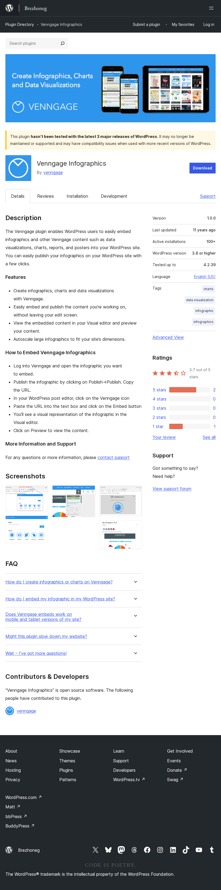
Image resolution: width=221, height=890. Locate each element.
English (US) (205, 276)
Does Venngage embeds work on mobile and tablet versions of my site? (43, 617)
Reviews (45, 196)
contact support (114, 457)
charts (208, 289)
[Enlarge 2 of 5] (40, 523)
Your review (164, 437)
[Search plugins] (62, 43)
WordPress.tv (129, 779)
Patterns (67, 779)
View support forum (172, 488)
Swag (175, 779)
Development (114, 196)
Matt (12, 806)
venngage (53, 172)
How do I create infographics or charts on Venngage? (59, 582)
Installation (77, 196)
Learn (118, 751)
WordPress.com (23, 797)
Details (18, 196)
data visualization (199, 300)
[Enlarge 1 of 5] (40, 492)
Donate (177, 770)
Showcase (69, 751)
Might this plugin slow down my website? (46, 636)
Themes (67, 760)
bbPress (16, 816)
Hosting (13, 770)
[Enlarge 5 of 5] (134, 527)
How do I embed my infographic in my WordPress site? (60, 599)
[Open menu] (212, 8)
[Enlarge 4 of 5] (134, 492)
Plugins (66, 770)
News (11, 760)
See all (209, 437)
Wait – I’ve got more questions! (36, 653)
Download (202, 168)
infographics (203, 322)
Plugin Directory (19, 24)
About (11, 751)
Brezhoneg (29, 850)
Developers (124, 770)
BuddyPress (20, 826)
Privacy (12, 779)
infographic (204, 311)
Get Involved (180, 751)
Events (174, 760)
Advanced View (168, 337)
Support (208, 196)
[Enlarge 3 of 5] (88, 492)
